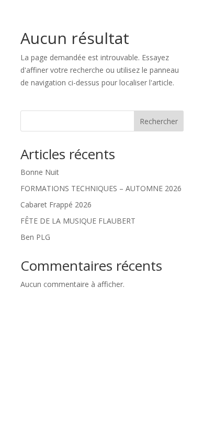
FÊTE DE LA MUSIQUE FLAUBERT (77, 221)
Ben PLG (35, 237)
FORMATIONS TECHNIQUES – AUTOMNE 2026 (101, 188)
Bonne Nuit (39, 172)
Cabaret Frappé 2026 (56, 204)
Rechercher (159, 121)
